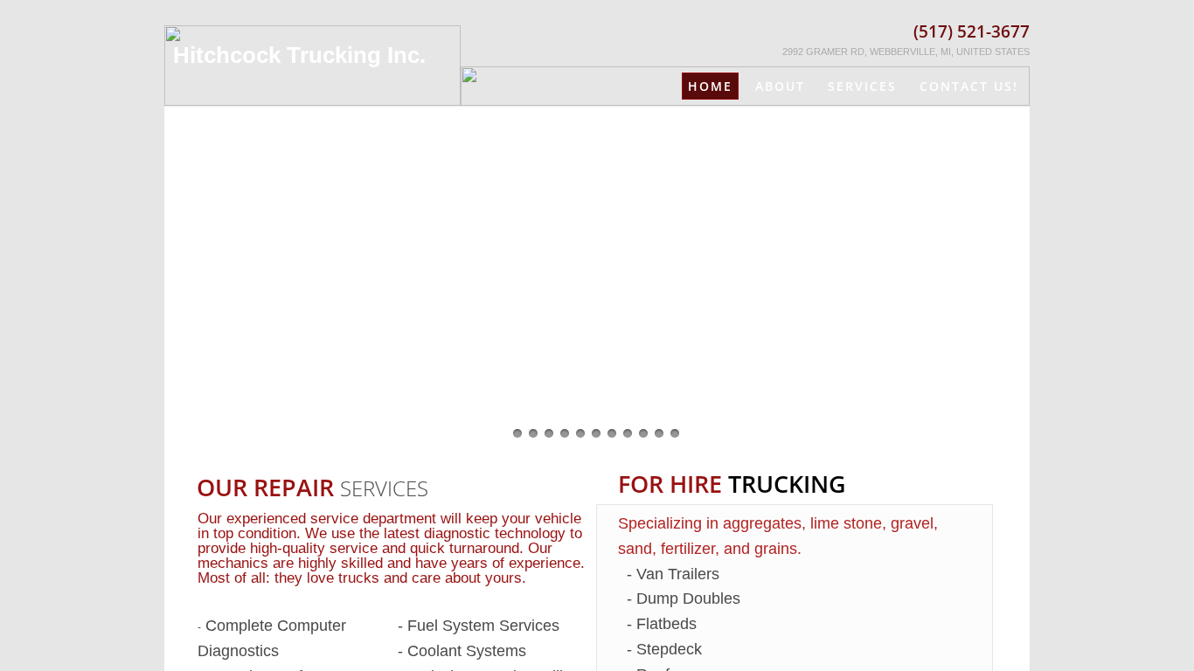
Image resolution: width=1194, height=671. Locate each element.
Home (710, 86)
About (780, 86)
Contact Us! (969, 86)
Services (862, 86)
